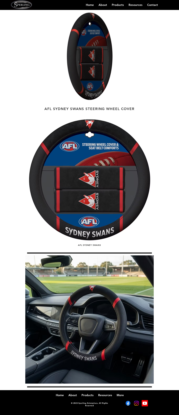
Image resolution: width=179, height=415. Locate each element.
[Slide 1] (89, 99)
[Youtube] (145, 403)
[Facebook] (128, 403)
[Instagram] (136, 403)
